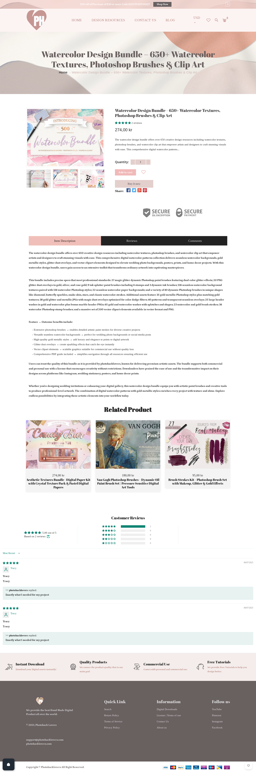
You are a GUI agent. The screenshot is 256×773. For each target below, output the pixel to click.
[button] (123, 123)
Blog (170, 20)
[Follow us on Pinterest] (145, 190)
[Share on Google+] (139, 190)
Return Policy (111, 715)
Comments (195, 241)
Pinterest (216, 715)
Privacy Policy (112, 727)
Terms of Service (113, 721)
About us (162, 727)
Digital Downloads (167, 709)
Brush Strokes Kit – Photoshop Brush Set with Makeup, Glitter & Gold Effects (197, 481)
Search (107, 709)
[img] (11, 563)
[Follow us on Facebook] (128, 190)
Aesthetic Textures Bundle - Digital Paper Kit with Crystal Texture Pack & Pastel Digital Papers (58, 483)
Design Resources (108, 20)
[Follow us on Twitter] (134, 190)
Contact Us (163, 721)
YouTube (217, 709)
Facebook (217, 727)
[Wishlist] (143, 172)
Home (77, 20)
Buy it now (134, 183)
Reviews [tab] (131, 241)
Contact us (145, 20)
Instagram (217, 721)
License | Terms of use (169, 715)
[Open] (8, 764)
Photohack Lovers (46, 725)
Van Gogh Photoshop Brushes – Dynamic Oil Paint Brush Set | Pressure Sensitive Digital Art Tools (128, 483)
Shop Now (162, 4)
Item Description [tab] (64, 241)
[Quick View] (67, 449)
